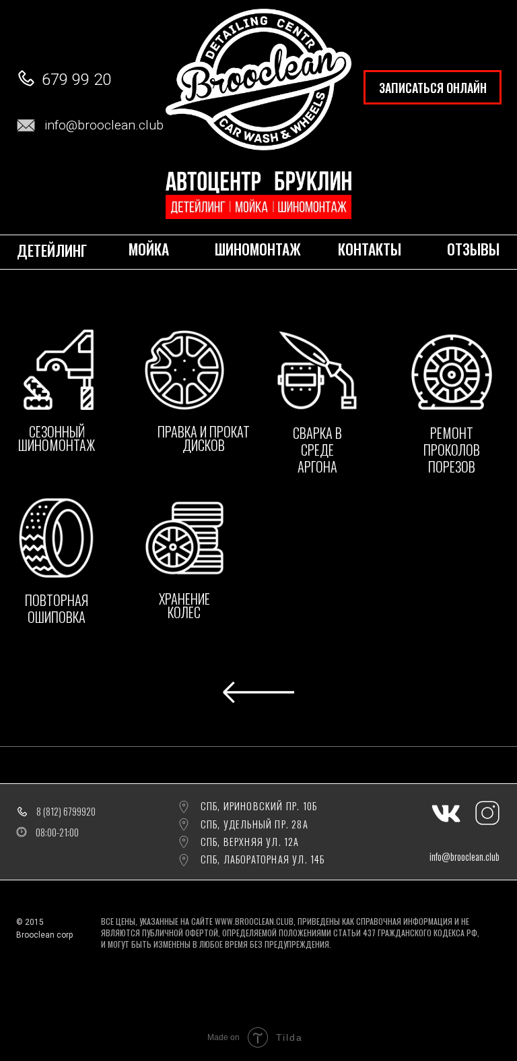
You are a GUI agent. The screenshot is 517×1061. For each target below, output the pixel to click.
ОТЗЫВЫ (473, 249)
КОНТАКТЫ (369, 249)
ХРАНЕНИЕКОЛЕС (184, 605)
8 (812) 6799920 (66, 811)
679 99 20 (76, 79)
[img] (56, 370)
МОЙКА (149, 249)
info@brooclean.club (104, 125)
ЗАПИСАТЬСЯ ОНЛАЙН (433, 87)
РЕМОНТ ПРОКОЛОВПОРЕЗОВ (451, 450)
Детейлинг (52, 250)
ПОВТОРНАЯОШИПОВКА (56, 608)
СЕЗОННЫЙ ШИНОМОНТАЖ (56, 438)
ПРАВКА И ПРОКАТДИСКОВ (204, 438)
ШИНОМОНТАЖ (258, 249)
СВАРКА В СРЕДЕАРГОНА (317, 450)
